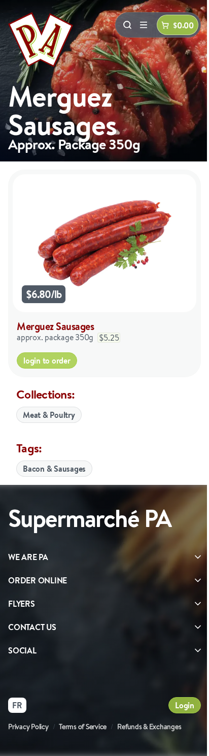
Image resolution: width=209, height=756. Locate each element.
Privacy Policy (28, 726)
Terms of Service (83, 726)
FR (17, 705)
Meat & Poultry (49, 414)
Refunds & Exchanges (149, 726)
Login (184, 705)
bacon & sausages (54, 468)
